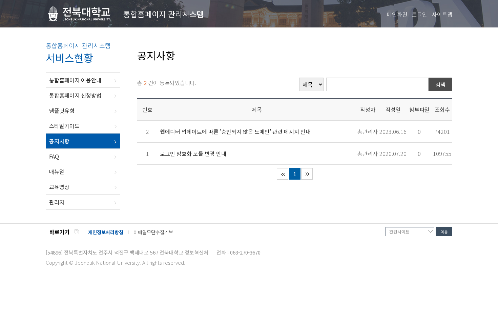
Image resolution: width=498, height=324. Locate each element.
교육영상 (59, 187)
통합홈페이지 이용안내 (75, 80)
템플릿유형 (62, 110)
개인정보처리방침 (105, 232)
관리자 (56, 202)
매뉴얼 (56, 171)
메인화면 (397, 14)
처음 (282, 174)
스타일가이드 (64, 126)
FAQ (54, 156)
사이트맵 (442, 14)
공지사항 (59, 141)
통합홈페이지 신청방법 (75, 95)
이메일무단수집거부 (153, 232)
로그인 (419, 14)
